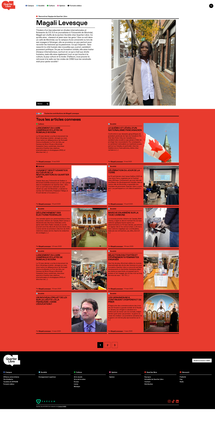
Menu (204, 6)
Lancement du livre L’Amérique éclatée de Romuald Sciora (49, 130)
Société (113, 124)
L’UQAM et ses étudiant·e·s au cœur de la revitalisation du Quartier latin (52, 173)
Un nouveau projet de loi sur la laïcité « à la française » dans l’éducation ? (51, 300)
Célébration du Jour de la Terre (124, 171)
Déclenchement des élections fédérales (49, 213)
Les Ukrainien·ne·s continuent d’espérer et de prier (124, 299)
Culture (41, 124)
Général (41, 166)
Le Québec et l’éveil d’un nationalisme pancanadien (125, 129)
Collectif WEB (62, 406)
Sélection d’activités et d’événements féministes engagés (123, 257)
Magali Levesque (45, 162)
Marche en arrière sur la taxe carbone (123, 213)
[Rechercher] (211, 6)
